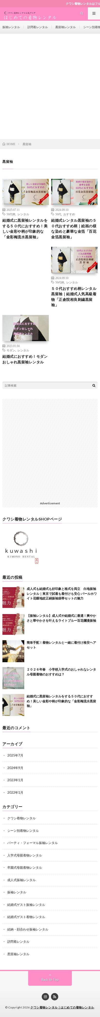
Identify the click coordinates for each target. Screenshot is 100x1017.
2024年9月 (15, 768)
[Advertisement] (50, 86)
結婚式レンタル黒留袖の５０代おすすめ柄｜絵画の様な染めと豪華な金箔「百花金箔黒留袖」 (73, 228)
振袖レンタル (11, 27)
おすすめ (69, 214)
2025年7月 (15, 755)
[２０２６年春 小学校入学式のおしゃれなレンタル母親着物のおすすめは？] (13, 678)
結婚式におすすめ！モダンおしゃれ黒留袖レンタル (25, 359)
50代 (58, 214)
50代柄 (11, 214)
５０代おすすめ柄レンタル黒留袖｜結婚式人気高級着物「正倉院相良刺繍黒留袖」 (73, 296)
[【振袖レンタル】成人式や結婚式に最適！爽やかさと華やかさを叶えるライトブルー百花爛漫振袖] (13, 624)
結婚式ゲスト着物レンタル (26, 917)
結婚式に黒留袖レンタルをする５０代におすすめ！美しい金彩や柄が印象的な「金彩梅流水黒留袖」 (25, 228)
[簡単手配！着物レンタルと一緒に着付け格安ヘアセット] (13, 651)
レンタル (23, 214)
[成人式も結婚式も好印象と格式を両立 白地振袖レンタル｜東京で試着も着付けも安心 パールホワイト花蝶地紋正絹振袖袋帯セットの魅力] (13, 597)
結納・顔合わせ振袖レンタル (27, 929)
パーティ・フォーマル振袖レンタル (32, 843)
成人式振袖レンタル (21, 880)
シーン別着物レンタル (23, 831)
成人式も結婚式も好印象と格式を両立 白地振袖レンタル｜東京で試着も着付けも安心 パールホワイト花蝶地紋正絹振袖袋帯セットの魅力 (62, 593)
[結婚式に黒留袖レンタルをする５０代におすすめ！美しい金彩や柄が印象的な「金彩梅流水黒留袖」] (13, 705)
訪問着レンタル (37, 27)
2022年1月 (15, 792)
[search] (94, 385)
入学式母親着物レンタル (24, 855)
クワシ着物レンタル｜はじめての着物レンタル (62, 1007)
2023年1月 (15, 780)
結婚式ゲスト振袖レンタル (26, 905)
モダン (11, 350)
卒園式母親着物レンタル (24, 867)
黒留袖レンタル (65, 27)
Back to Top (50, 980)
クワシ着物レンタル (21, 818)
